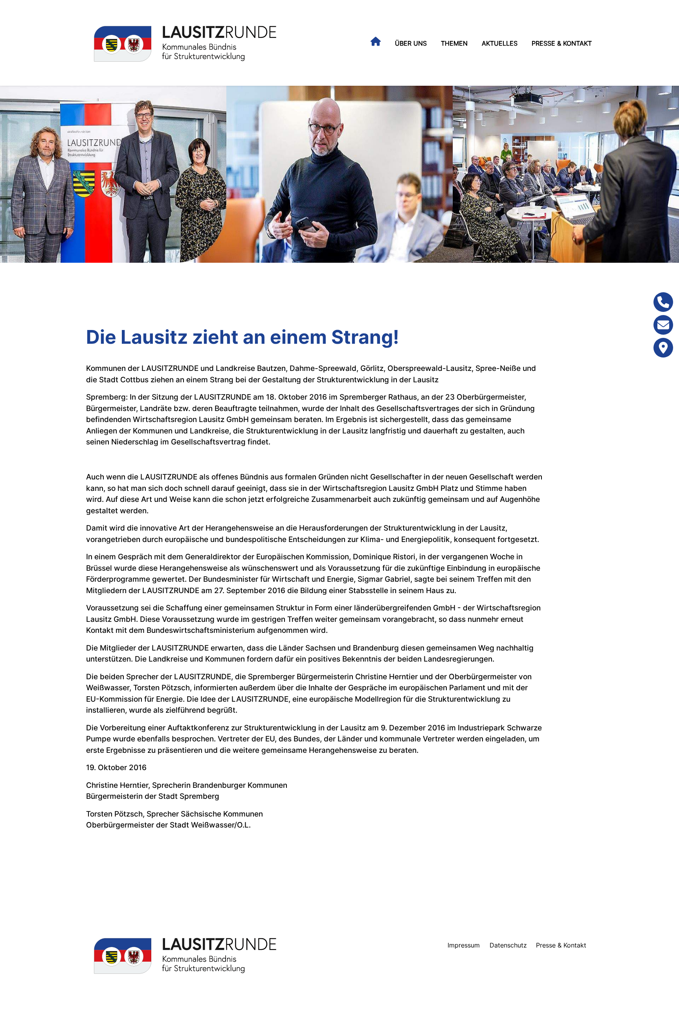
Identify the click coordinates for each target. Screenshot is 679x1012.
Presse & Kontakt (562, 43)
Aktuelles (500, 43)
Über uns (411, 43)
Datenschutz (508, 945)
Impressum (464, 945)
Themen (454, 43)
